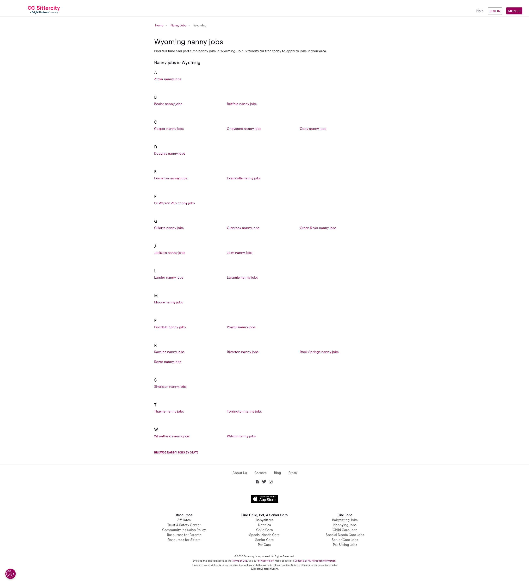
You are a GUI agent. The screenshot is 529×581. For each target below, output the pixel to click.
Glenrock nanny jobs (243, 228)
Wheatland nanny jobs (171, 436)
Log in (495, 11)
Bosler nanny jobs (168, 104)
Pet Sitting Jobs (345, 544)
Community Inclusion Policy (184, 530)
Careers (260, 473)
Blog (277, 473)
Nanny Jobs (178, 25)
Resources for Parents (184, 535)
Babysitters (264, 520)
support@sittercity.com (264, 568)
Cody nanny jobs (313, 128)
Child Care (264, 530)
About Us (239, 473)
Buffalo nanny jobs (242, 104)
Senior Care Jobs (345, 540)
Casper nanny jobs (169, 128)
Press (292, 473)
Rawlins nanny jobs (169, 352)
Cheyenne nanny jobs (244, 128)
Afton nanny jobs (167, 79)
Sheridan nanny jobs (170, 386)
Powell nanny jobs (241, 327)
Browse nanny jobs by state (176, 452)
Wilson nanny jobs (241, 436)
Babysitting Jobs (345, 520)
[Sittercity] (44, 9)
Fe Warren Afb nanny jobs (174, 203)
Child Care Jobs (345, 530)
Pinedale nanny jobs (170, 327)
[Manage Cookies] (10, 574)
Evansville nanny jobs (244, 178)
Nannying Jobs (344, 525)
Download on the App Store (264, 499)
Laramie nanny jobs (242, 277)
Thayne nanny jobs (169, 411)
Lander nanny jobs (168, 277)
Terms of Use (239, 560)
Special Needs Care (264, 535)
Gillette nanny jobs (169, 228)
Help (480, 11)
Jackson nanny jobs (169, 252)
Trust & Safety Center (184, 525)
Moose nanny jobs (168, 302)
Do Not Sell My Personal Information (315, 560)
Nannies (264, 525)
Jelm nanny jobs (240, 252)
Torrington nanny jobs (244, 411)
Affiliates (184, 520)
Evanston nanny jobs (170, 178)
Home (159, 25)
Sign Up (514, 11)
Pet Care (264, 544)
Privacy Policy (266, 560)
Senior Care (264, 540)
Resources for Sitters (184, 540)
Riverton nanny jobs (243, 352)
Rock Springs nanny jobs (319, 352)
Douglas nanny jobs (169, 153)
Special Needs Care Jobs (345, 535)
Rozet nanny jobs (167, 362)
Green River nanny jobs (318, 228)
